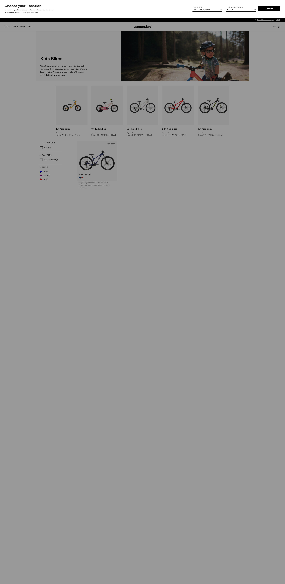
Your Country (197, 7)
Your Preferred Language (235, 7)
